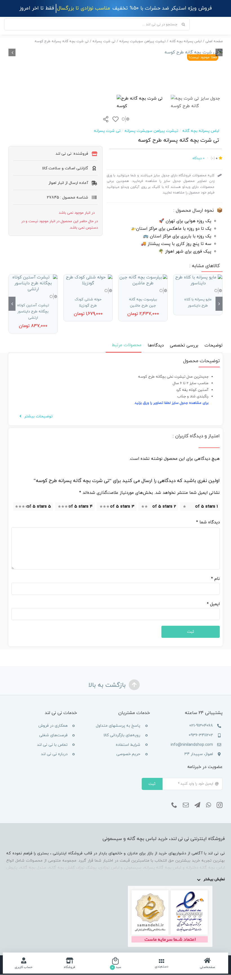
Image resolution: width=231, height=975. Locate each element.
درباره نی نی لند (54, 754)
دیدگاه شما (208, 522)
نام (215, 579)
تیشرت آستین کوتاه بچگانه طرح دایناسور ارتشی (33, 311)
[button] (219, 304)
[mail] (186, 805)
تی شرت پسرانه (107, 131)
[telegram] (197, 805)
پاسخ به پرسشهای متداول (118, 725)
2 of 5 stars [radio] (164, 507)
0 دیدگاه (198, 158)
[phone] (174, 805)
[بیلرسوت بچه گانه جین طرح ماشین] (143, 280)
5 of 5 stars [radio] (39, 507)
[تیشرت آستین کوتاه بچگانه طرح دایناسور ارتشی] (33, 283)
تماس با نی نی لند (52, 744)
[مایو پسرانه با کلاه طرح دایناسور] (198, 280)
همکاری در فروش (53, 725)
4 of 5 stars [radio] (80, 507)
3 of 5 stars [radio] (122, 507)
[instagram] (220, 805)
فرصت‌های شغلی (53, 735)
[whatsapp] (208, 805)
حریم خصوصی (128, 754)
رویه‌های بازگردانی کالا (121, 735)
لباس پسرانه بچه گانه (200, 131)
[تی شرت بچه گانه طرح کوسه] (115, 52)
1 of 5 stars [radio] (206, 507)
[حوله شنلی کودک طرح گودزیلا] (88, 280)
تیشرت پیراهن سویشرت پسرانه (151, 131)
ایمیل (213, 604)
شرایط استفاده (128, 744)
